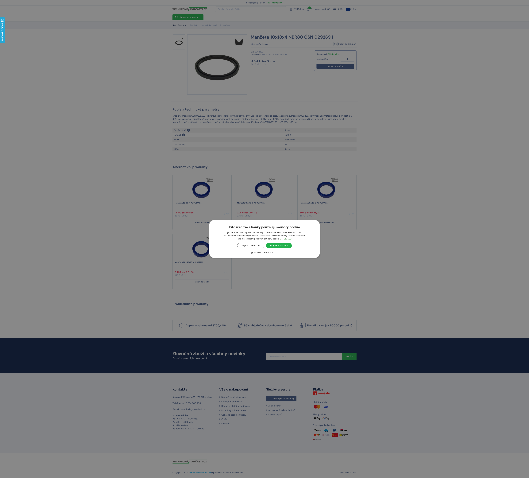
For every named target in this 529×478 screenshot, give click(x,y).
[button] (264, 252)
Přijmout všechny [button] (279, 245)
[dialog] (264, 239)
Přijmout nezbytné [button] (250, 245)
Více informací (286, 239)
